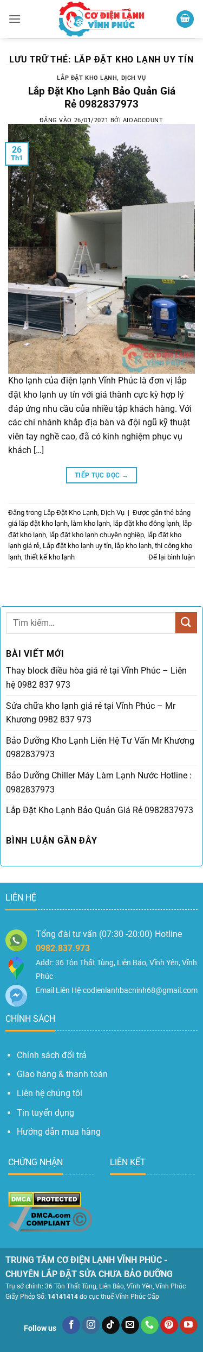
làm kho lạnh (90, 523)
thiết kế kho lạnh (49, 557)
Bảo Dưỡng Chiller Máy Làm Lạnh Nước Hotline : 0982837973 (99, 782)
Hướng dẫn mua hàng (59, 1132)
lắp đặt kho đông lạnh (146, 523)
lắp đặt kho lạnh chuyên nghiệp (96, 535)
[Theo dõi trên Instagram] (91, 1325)
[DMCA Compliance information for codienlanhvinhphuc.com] (50, 1218)
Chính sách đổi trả (52, 1055)
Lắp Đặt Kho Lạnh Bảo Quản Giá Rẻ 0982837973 (101, 98)
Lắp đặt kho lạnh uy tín (77, 546)
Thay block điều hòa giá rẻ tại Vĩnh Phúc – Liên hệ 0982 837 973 (96, 677)
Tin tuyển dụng (45, 1113)
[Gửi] (186, 622)
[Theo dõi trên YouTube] (189, 1325)
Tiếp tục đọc (101, 475)
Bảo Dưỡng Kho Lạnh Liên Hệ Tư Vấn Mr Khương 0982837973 (100, 747)
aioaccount (143, 120)
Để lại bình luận (171, 557)
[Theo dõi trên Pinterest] (169, 1325)
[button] (14, 18)
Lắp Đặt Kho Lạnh (87, 77)
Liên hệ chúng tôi (49, 1093)
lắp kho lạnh (133, 546)
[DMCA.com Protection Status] (44, 1199)
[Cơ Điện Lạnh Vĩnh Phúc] (102, 19)
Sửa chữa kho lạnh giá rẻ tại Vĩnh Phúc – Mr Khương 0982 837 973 (90, 713)
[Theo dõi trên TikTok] (111, 1325)
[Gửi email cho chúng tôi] (130, 1325)
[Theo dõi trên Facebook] (71, 1325)
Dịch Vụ (133, 77)
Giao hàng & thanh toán (62, 1074)
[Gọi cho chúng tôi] (150, 1325)
